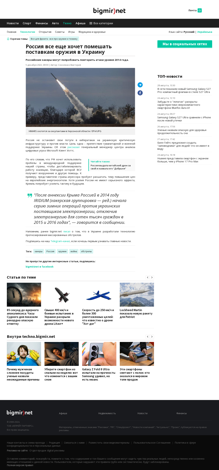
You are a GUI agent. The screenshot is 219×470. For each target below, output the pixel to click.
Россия (50, 251)
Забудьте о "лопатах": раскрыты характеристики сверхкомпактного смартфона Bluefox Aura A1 (178, 104)
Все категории (103, 23)
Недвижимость (107, 413)
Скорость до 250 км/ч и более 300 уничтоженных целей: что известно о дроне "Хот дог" (98, 317)
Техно (67, 23)
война (74, 251)
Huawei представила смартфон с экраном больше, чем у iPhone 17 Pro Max (182, 160)
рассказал (74, 147)
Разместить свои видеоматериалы (109, 442)
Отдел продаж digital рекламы (46, 450)
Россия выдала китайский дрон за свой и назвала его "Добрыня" (111, 167)
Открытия (45, 31)
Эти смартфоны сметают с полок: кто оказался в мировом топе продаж (135, 374)
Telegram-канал (60, 241)
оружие (62, 251)
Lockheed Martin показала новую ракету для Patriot (136, 313)
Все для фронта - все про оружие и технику (54, 38)
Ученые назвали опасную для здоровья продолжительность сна (181, 131)
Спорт (27, 23)
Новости (13, 23)
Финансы (41, 23)
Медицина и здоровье (92, 31)
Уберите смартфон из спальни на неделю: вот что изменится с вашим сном (61, 374)
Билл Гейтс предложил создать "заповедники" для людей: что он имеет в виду (183, 145)
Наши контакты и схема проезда (26, 442)
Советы (60, 31)
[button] (148, 277)
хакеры (38, 251)
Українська (204, 31)
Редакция (54, 442)
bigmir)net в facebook (40, 266)
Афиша (80, 23)
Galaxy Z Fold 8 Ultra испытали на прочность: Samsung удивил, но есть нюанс (99, 374)
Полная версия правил (20, 465)
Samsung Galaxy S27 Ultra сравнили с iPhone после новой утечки (184, 119)
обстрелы (86, 251)
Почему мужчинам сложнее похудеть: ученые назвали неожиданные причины (23, 374)
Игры (71, 31)
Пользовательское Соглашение (152, 442)
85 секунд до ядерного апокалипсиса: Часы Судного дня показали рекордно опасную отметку (23, 317)
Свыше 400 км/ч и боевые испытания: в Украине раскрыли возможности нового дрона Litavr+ (59, 317)
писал (66, 231)
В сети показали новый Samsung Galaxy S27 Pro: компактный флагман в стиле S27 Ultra (184, 90)
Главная (11, 31)
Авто (55, 23)
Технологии (27, 31)
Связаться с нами (74, 442)
